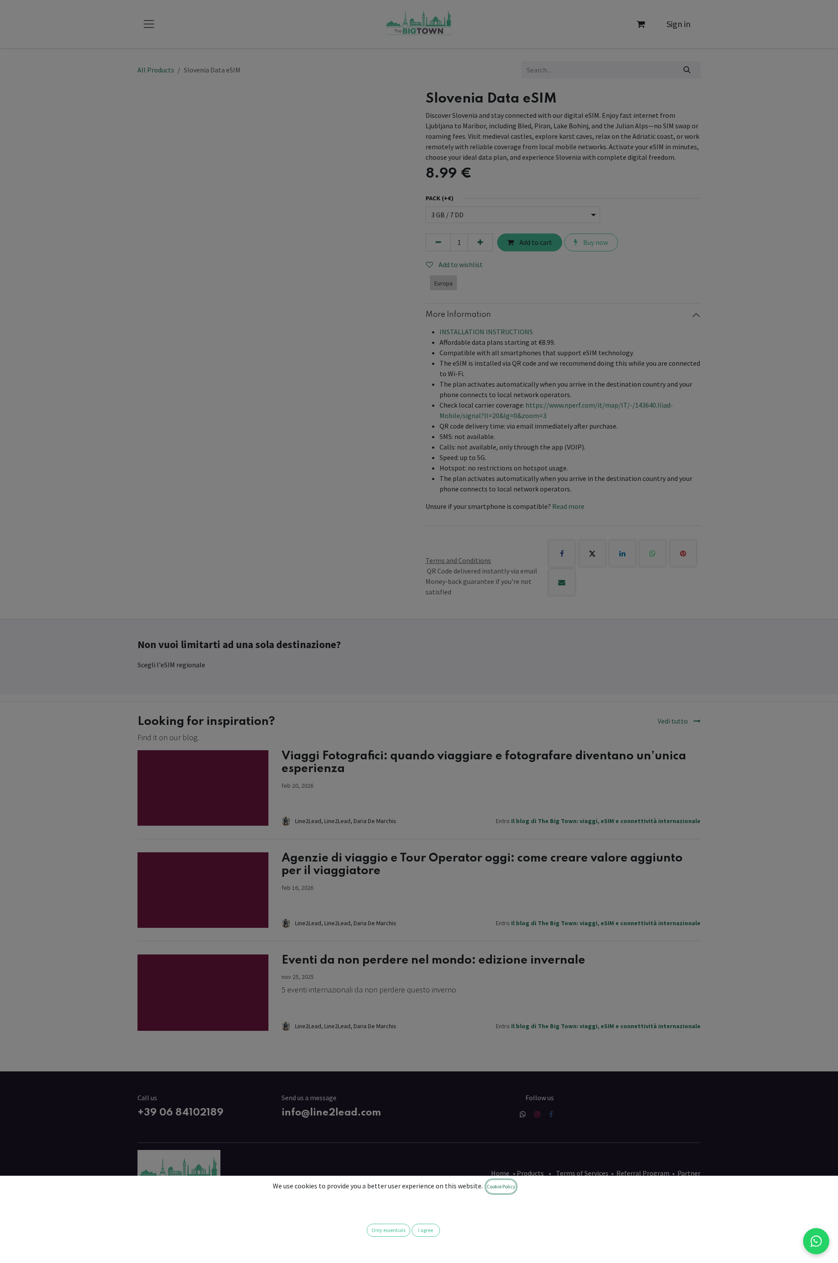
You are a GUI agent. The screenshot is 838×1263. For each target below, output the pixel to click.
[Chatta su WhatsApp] (816, 1241)
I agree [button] (425, 1230)
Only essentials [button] (388, 1230)
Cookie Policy (501, 1186)
